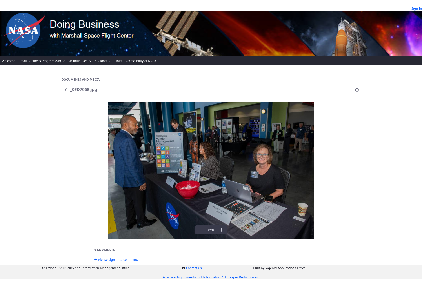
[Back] (66, 89)
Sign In (416, 8)
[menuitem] (8, 60)
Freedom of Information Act (206, 277)
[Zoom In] (221, 229)
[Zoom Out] (200, 229)
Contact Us (194, 268)
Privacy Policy (172, 277)
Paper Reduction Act (245, 277)
